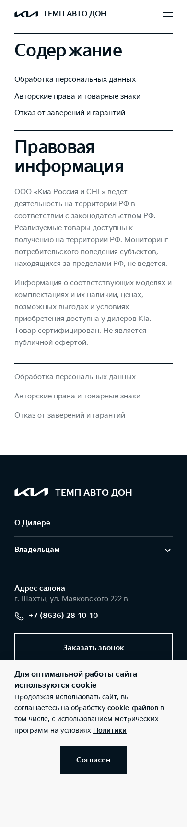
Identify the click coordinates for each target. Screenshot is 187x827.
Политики (110, 731)
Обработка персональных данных (75, 79)
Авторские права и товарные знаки (77, 96)
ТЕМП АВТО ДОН (74, 14)
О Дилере (32, 523)
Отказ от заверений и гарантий (69, 113)
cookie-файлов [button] (132, 708)
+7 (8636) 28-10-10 (63, 615)
